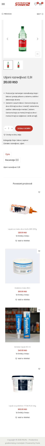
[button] (12, 134)
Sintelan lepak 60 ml (22, 347)
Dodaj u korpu (24, 128)
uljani (22, 143)
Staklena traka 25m (22, 288)
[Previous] (7, 39)
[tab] (22, 154)
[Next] (37, 39)
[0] (35, 4)
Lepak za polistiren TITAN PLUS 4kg (22, 406)
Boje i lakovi (16, 140)
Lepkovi (25, 140)
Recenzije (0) (12, 160)
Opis (7, 154)
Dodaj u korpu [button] (23, 236)
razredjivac (14, 143)
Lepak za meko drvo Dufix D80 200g (22, 229)
